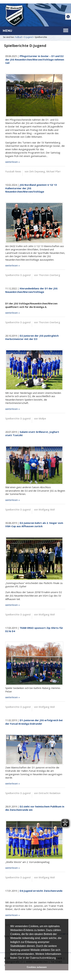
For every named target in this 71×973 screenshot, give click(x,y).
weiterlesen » (12, 161)
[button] (57, 958)
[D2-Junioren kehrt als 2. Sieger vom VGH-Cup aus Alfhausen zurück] (34, 559)
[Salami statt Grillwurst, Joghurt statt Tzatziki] (34, 465)
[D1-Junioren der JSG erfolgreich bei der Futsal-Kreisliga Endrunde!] (34, 749)
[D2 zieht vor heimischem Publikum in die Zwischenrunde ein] (34, 839)
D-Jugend (28, 37)
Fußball (18, 37)
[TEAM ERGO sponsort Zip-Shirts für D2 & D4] (34, 663)
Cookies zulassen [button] (37, 967)
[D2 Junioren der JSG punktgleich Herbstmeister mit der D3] (34, 370)
